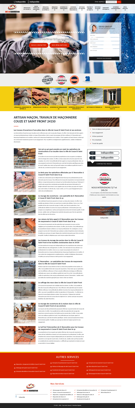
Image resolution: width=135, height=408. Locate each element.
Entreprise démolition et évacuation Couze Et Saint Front (30, 371)
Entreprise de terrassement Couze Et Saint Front (101, 363)
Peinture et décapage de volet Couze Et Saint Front (65, 366)
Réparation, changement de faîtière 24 (45, 9)
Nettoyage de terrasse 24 (82, 9)
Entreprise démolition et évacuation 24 (73, 9)
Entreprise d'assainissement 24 (115, 9)
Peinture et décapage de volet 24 (90, 9)
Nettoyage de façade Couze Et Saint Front (26, 368)
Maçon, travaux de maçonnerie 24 (36, 8)
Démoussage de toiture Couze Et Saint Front (100, 373)
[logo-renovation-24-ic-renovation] (12, 9)
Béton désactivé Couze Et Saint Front (98, 366)
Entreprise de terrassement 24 (64, 9)
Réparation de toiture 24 (55, 9)
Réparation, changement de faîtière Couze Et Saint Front (30, 364)
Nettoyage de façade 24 (97, 9)
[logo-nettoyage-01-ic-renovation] (31, 388)
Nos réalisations (59, 45)
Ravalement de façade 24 (106, 8)
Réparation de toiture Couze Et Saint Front (63, 373)
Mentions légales (76, 405)
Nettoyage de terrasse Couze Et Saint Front (100, 370)
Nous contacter (38, 45)
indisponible (21, 2)
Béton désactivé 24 (125, 9)
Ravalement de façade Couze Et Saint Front (63, 370)
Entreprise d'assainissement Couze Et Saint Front (64, 363)
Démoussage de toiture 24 (27, 8)
